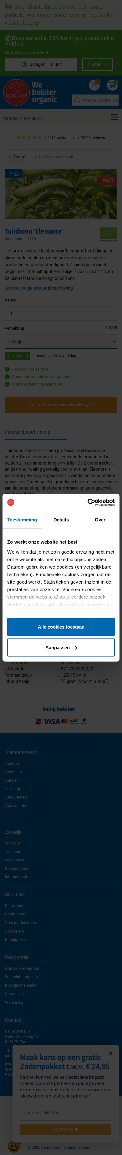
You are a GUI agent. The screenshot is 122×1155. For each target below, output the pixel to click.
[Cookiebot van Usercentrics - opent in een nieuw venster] (88, 502)
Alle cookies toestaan (61, 627)
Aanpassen (57, 647)
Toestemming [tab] (22, 519)
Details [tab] (61, 519)
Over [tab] (100, 519)
